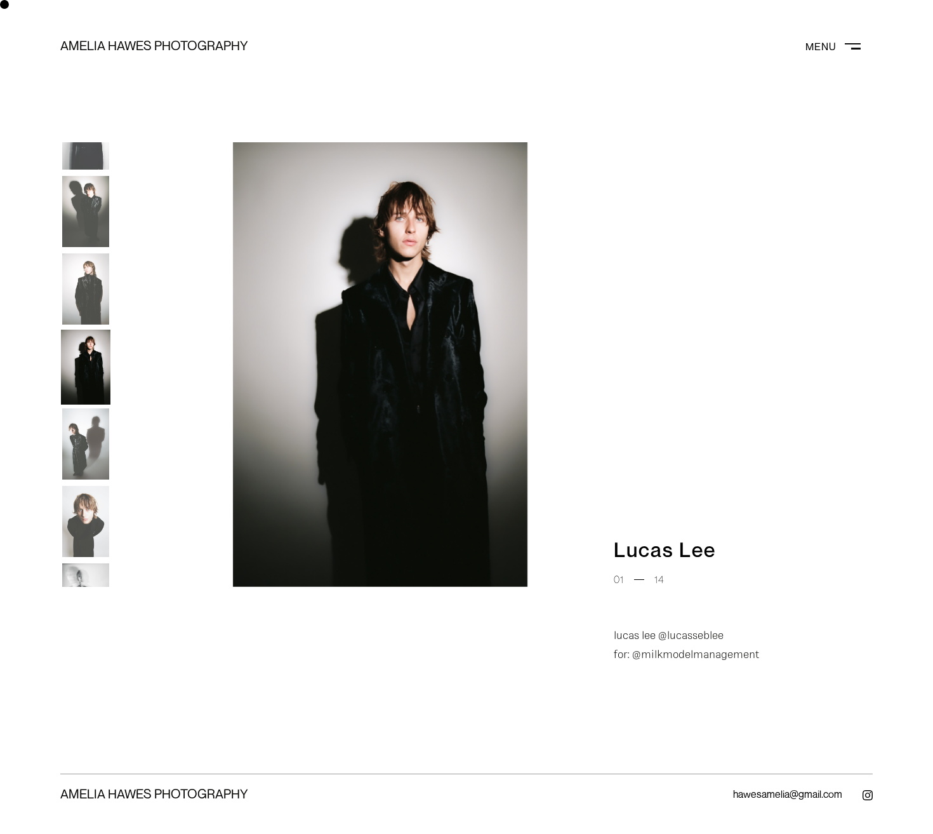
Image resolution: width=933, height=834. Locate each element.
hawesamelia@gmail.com (787, 794)
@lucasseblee (691, 635)
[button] (85, 209)
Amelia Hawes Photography (154, 45)
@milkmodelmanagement (695, 654)
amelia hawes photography (154, 794)
